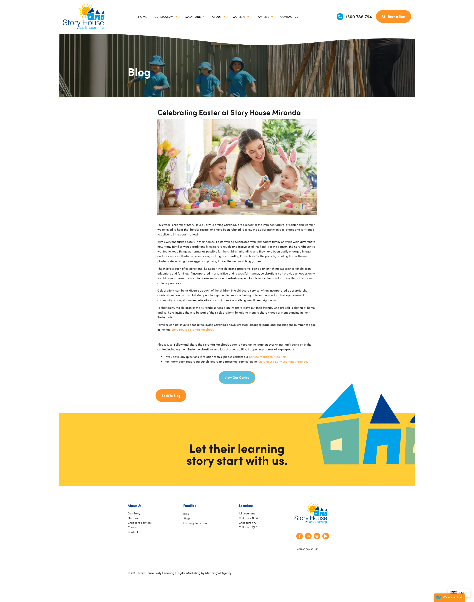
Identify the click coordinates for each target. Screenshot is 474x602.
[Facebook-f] (299, 536)
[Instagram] (317, 536)
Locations (193, 16)
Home (142, 16)
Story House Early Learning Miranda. (283, 361)
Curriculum (163, 16)
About (217, 16)
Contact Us (289, 16)
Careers (239, 16)
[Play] (325, 536)
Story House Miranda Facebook (192, 329)
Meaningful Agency (218, 573)
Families (262, 16)
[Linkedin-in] (308, 536)
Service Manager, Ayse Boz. (267, 356)
